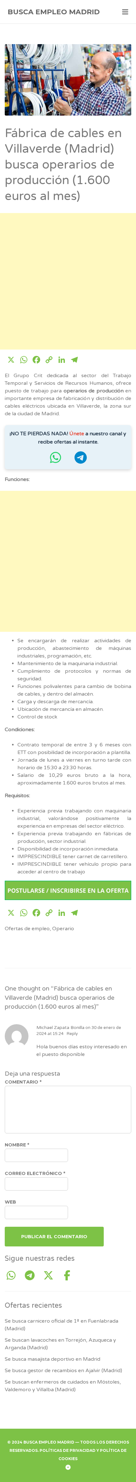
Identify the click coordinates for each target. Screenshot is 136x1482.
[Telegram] (32, 1275)
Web (10, 1202)
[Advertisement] (68, 281)
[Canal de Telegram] (81, 460)
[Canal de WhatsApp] (55, 460)
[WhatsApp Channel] (13, 1275)
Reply (72, 1033)
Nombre (17, 1145)
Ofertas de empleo (27, 928)
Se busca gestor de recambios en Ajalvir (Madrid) (63, 1370)
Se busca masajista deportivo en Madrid (52, 1359)
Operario (63, 928)
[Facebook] (67, 1275)
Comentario (23, 1082)
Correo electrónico (35, 1173)
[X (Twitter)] (50, 1275)
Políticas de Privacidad (68, 1450)
